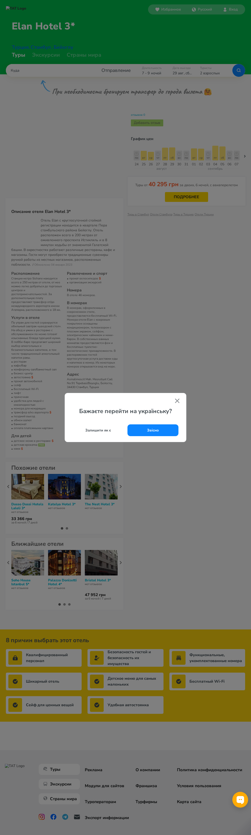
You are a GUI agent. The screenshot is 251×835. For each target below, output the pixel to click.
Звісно (153, 430)
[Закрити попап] (177, 401)
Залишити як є (98, 430)
